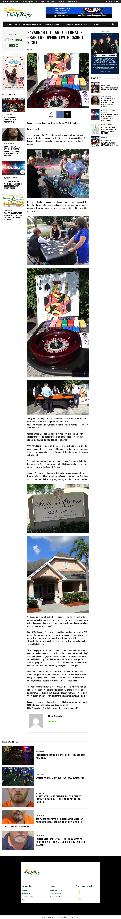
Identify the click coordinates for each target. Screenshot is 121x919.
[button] (113, 24)
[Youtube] (117, 1)
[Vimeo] (114, 1)
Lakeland (40, 774)
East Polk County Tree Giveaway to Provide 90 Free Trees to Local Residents (13, 216)
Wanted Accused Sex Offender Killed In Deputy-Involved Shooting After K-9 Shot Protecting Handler (58, 799)
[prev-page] (92, 151)
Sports (104, 137)
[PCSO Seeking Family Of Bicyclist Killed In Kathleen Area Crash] (18, 755)
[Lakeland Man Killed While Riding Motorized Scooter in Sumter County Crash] (13, 168)
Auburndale (9, 144)
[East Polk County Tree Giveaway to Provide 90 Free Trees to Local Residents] (13, 200)
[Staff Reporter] (7, 40)
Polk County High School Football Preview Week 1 (11, 119)
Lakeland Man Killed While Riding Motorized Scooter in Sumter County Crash (13, 184)
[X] (111, 1)
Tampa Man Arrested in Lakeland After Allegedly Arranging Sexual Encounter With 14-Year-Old (59, 820)
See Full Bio (53, 721)
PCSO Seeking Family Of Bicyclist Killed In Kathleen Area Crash (60, 756)
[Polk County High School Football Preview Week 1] (13, 105)
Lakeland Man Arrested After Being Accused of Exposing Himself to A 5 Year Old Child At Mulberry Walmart (61, 842)
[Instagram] (109, 1)
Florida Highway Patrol (10, 178)
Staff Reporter (16, 40)
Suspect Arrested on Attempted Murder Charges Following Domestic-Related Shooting (12, 151)
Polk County (9, 114)
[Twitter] (79, 898)
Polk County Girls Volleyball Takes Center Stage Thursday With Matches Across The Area (109, 143)
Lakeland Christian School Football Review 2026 (60, 777)
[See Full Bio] (59, 721)
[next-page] (96, 151)
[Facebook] (106, 1)
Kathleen (40, 751)
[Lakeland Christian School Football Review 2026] (18, 776)
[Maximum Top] (80, 12)
